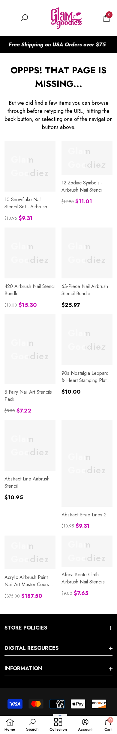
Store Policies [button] (25, 628)
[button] (24, 17)
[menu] (9, 17)
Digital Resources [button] (31, 648)
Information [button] (23, 668)
